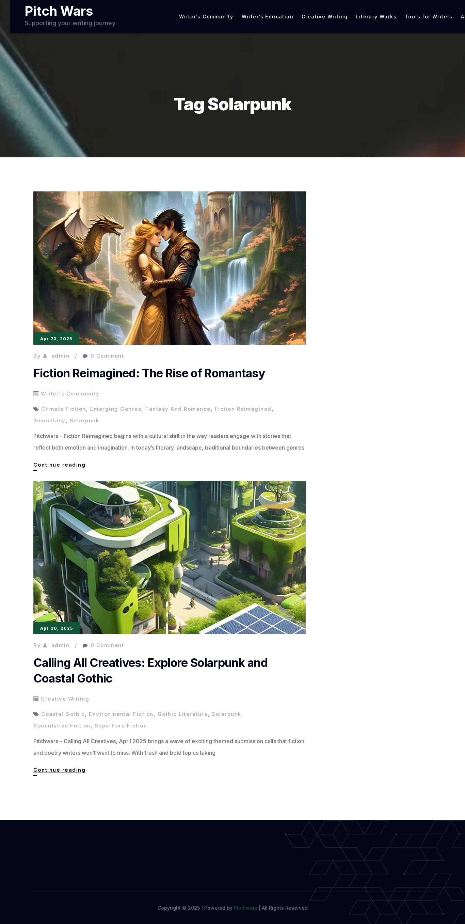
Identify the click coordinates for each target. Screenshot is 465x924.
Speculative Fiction (62, 725)
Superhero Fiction (121, 725)
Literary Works (376, 16)
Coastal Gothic (63, 714)
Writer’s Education (267, 16)
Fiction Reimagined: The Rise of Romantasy (149, 373)
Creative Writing (325, 16)
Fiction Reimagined (243, 409)
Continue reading (59, 466)
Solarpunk (84, 420)
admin (60, 356)
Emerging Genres (116, 409)
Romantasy (49, 420)
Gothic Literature (183, 714)
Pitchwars (245, 908)
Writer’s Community (206, 16)
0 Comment (107, 356)
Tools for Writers (429, 16)
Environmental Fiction (121, 714)
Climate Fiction (63, 409)
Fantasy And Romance (178, 409)
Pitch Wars (59, 10)
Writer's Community (70, 393)
